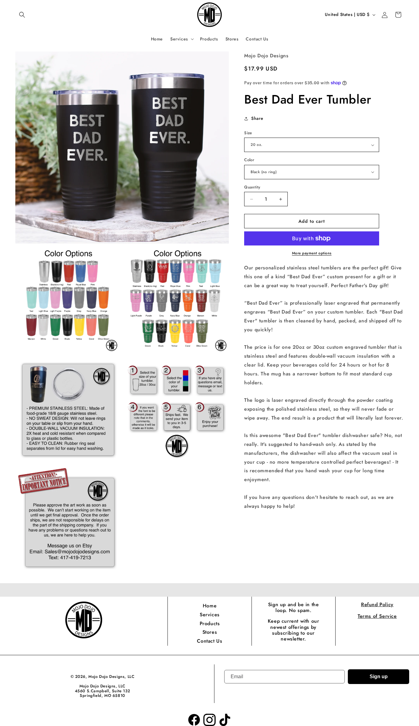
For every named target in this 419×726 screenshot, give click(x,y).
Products (210, 623)
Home (210, 605)
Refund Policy (377, 604)
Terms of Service (377, 616)
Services (210, 614)
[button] (22, 14)
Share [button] (257, 118)
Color (249, 160)
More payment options (312, 253)
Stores (209, 632)
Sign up (379, 676)
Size (248, 133)
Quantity (252, 187)
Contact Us (209, 640)
